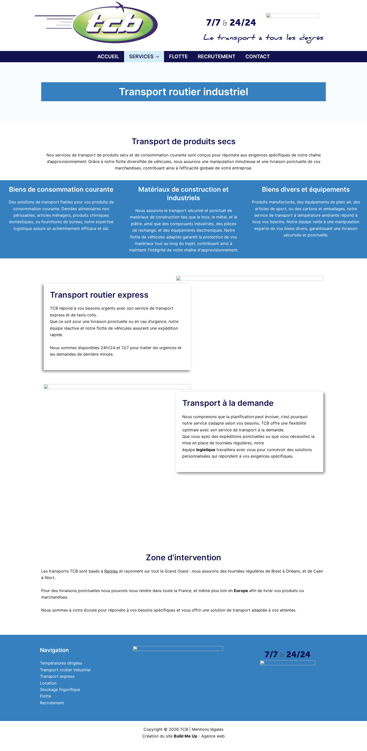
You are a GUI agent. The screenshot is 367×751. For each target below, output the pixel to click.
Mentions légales (207, 729)
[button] (156, 56)
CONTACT (257, 56)
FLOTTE (178, 56)
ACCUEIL (108, 56)
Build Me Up (185, 736)
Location (48, 683)
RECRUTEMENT (216, 56)
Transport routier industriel (65, 669)
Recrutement (52, 702)
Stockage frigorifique (60, 689)
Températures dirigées (61, 663)
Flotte (45, 696)
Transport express (57, 676)
